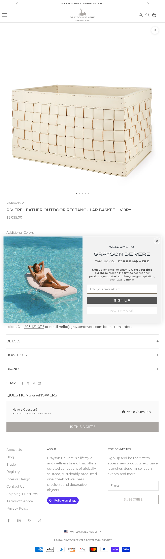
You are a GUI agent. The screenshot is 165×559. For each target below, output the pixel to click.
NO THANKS (122, 310)
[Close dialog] (157, 241)
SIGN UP (122, 300)
